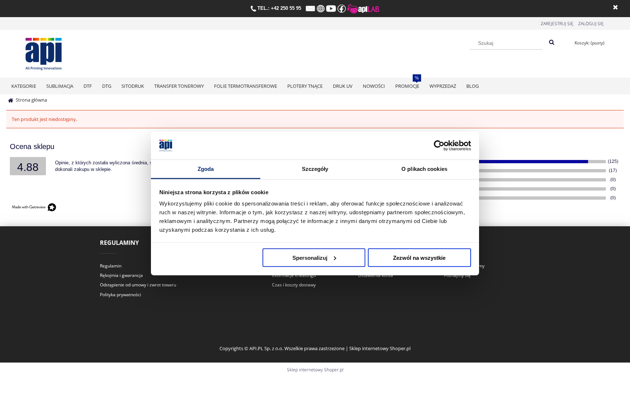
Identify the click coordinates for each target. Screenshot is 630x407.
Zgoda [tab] (206, 169)
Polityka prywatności (120, 294)
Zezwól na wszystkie (419, 257)
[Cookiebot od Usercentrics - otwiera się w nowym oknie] (439, 145)
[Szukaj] (551, 42)
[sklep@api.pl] (310, 8)
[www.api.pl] (320, 8)
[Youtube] (331, 8)
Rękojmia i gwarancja (121, 275)
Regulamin (110, 266)
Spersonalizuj (309, 257)
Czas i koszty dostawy (294, 285)
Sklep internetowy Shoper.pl (315, 370)
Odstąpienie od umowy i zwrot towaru (138, 285)
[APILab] (363, 8)
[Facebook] (341, 8)
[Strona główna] (44, 52)
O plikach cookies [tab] (424, 169)
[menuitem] (23, 86)
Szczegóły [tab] (315, 169)
